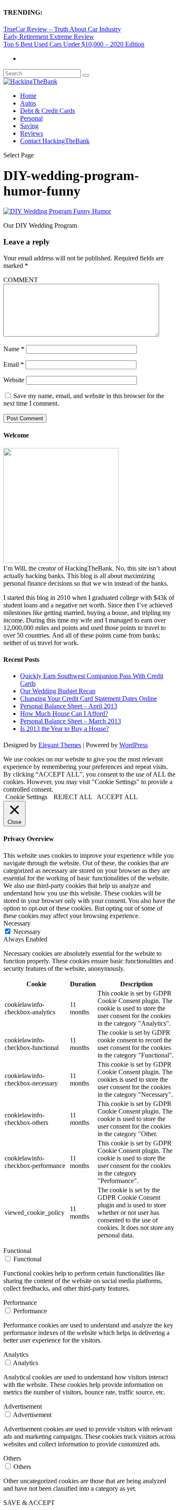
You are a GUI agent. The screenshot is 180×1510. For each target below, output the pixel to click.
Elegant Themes (60, 745)
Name (13, 348)
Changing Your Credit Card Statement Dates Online (88, 698)
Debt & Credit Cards (47, 110)
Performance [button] (20, 1302)
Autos (28, 103)
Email (13, 364)
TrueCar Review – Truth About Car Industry (62, 29)
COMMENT (20, 279)
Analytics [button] (15, 1354)
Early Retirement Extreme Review (48, 36)
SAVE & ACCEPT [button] (29, 1502)
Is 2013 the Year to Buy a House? (64, 728)
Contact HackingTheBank (55, 140)
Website (13, 379)
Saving (29, 125)
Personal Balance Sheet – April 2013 (68, 706)
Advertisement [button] (22, 1406)
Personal (31, 118)
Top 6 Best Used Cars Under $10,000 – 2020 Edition (73, 44)
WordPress (133, 745)
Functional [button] (17, 1250)
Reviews (31, 133)
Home (28, 95)
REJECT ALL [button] (73, 796)
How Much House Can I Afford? (64, 713)
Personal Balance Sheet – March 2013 (70, 721)
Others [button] (12, 1458)
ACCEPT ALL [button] (117, 796)
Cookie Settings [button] (26, 796)
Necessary (27, 931)
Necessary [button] (17, 923)
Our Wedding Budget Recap (57, 691)
